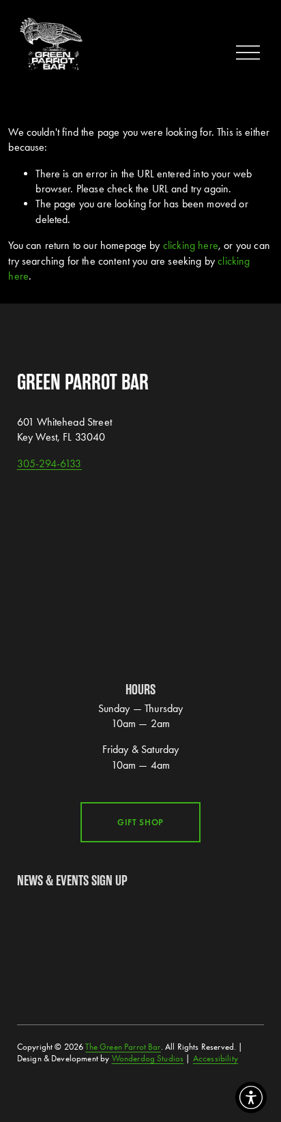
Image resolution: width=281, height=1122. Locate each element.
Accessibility (215, 1058)
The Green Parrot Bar (122, 1047)
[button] (251, 1097)
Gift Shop (140, 822)
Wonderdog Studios (148, 1058)
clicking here (190, 245)
